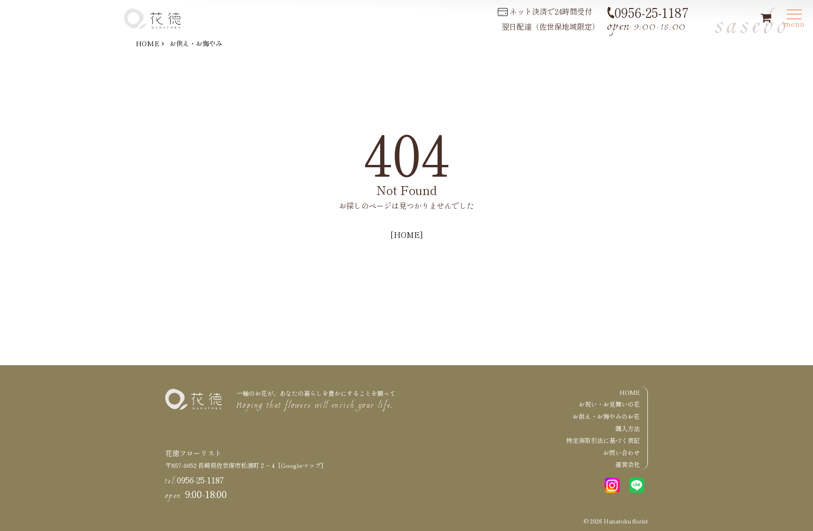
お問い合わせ (621, 452)
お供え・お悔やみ (195, 43)
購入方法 (627, 428)
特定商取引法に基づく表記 (603, 440)
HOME (147, 43)
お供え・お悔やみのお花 (606, 416)
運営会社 (627, 464)
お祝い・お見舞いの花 (609, 404)
